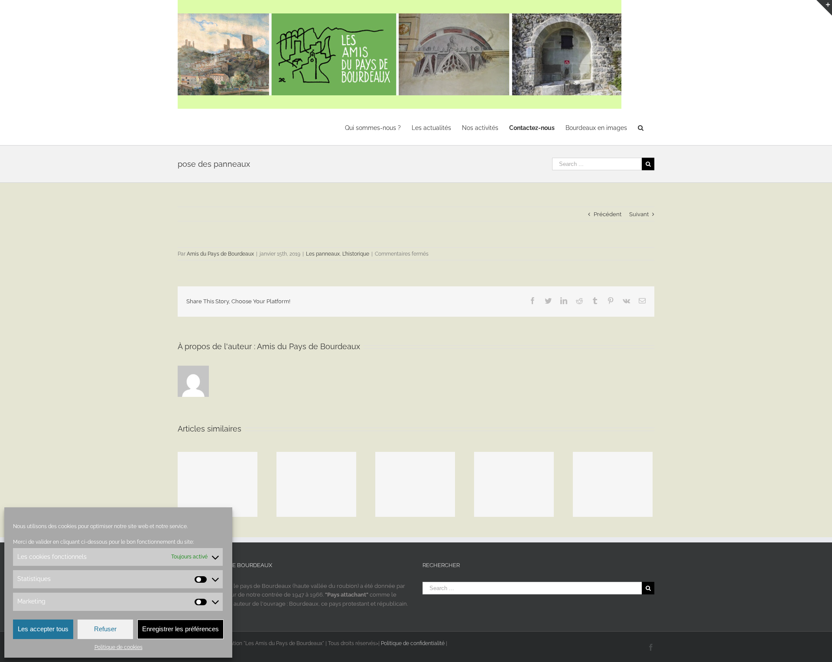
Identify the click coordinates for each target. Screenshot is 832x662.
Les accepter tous (43, 629)
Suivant (639, 214)
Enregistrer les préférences (180, 629)
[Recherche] (641, 127)
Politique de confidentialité (413, 643)
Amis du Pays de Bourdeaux (220, 254)
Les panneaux (323, 254)
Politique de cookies (118, 647)
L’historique (355, 254)
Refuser (105, 629)
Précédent (607, 214)
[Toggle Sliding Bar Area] (824, 8)
